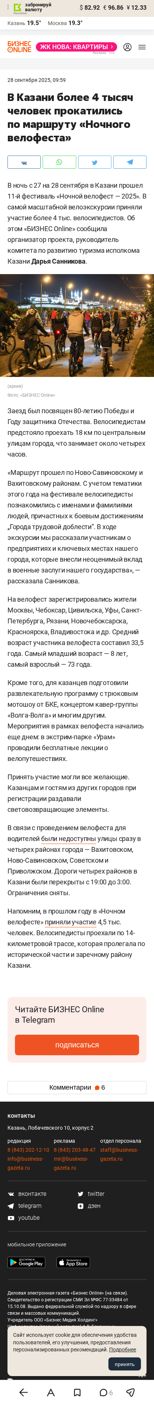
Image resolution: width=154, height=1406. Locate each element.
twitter (95, 1193)
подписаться (77, 1045)
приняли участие (70, 922)
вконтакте (31, 1193)
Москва (57, 23)
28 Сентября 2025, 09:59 (36, 80)
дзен (93, 1205)
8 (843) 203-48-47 (75, 1150)
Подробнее (122, 1350)
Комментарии (77, 1087)
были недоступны (68, 838)
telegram (29, 1205)
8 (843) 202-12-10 (28, 1150)
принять (125, 1364)
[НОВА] (74, 47)
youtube (28, 1217)
